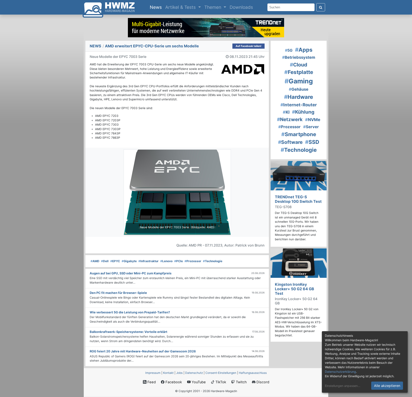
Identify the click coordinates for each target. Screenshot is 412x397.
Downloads (241, 7)
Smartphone (298, 134)
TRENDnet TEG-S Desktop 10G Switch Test (298, 199)
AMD (95, 261)
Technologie (212, 261)
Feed (151, 382)
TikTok (220, 382)
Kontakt (168, 372)
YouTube (198, 382)
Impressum (153, 372)
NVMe (312, 119)
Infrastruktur (148, 261)
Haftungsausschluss (253, 372)
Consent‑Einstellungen (220, 372)
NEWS (95, 46)
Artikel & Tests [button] (181, 7)
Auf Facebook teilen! (248, 46)
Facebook (173, 382)
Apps (303, 50)
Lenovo (166, 261)
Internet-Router (298, 104)
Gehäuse (298, 89)
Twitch (241, 382)
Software (290, 142)
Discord (262, 382)
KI (286, 112)
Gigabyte (129, 261)
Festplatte (298, 72)
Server (311, 126)
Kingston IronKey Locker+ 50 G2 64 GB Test (294, 289)
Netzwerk (290, 119)
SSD (312, 142)
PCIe (178, 261)
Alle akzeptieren (387, 385)
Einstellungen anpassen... (342, 386)
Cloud (298, 65)
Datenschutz (194, 372)
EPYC (115, 261)
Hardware (298, 97)
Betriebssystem (298, 57)
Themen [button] (213, 7)
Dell (105, 261)
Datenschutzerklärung (340, 371)
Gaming (299, 81)
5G (288, 50)
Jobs (179, 372)
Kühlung (303, 112)
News (157, 7)
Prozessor (193, 261)
